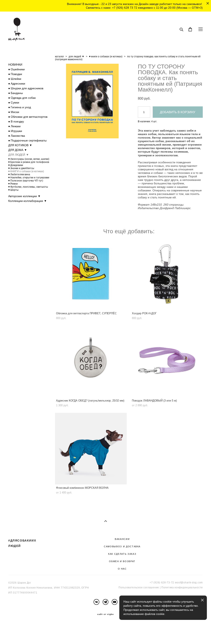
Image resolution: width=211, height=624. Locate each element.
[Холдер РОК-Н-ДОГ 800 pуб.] (167, 274)
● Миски (13, 112)
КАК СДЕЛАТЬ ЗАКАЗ (122, 554)
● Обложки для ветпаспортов (27, 116)
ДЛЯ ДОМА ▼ (17, 150)
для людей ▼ (76, 56)
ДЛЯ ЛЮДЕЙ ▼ (18, 154)
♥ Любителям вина (19, 174)
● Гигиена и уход (19, 107)
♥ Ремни (13, 183)
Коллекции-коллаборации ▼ (27, 201)
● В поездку (16, 121)
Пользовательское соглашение (138, 587)
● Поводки (15, 74)
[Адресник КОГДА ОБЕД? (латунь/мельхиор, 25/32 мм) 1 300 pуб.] (91, 361)
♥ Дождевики (15, 165)
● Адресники (16, 83)
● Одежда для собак (22, 97)
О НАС (122, 568)
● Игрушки (15, 131)
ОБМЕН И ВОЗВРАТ (122, 561)
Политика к (168, 587)
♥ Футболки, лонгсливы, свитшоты (28, 186)
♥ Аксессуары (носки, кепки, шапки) (28, 159)
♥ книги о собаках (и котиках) (105, 56)
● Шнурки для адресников (25, 88)
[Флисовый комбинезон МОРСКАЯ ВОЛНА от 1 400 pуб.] (91, 448)
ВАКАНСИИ (122, 539)
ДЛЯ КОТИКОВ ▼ (20, 145)
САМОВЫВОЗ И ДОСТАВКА (122, 546)
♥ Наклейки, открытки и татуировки (28, 177)
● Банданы (15, 93)
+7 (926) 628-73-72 (162, 582)
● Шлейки (14, 78)
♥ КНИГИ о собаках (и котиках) (26, 171)
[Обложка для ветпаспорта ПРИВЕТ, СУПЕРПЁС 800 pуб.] (91, 274)
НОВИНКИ (15, 64)
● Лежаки (14, 126)
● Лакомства (16, 135)
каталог (59, 56)
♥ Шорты (13, 189)
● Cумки (13, 102)
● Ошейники (16, 69)
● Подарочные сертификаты (27, 140)
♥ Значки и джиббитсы (21, 168)
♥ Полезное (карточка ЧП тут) (25, 180)
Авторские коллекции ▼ (24, 196)
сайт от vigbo (105, 614)
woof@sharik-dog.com (189, 582)
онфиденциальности (189, 587)
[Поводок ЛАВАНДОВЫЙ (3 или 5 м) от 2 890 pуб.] (167, 361)
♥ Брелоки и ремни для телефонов (28, 162)
